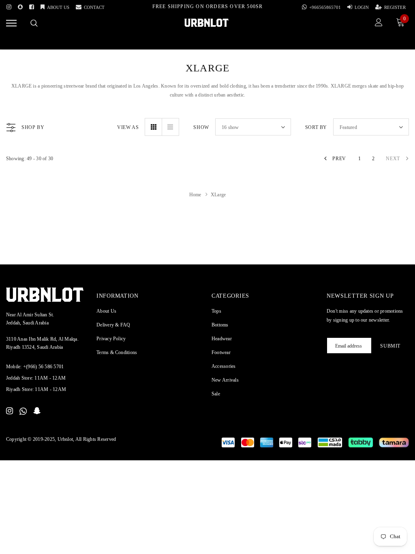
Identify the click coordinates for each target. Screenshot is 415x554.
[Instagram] (8, 5)
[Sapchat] (20, 5)
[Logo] (206, 22)
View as (128, 127)
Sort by (316, 127)
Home (195, 195)
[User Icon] (379, 23)
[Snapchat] (37, 411)
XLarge (218, 195)
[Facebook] (31, 5)
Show (201, 127)
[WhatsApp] (23, 411)
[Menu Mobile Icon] (11, 23)
